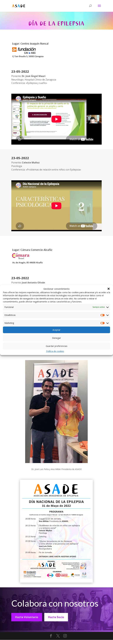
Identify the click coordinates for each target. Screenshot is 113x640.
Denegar (56, 337)
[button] (108, 288)
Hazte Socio (56, 617)
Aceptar (56, 329)
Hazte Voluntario (26, 617)
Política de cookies (55, 351)
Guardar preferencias (56, 345)
